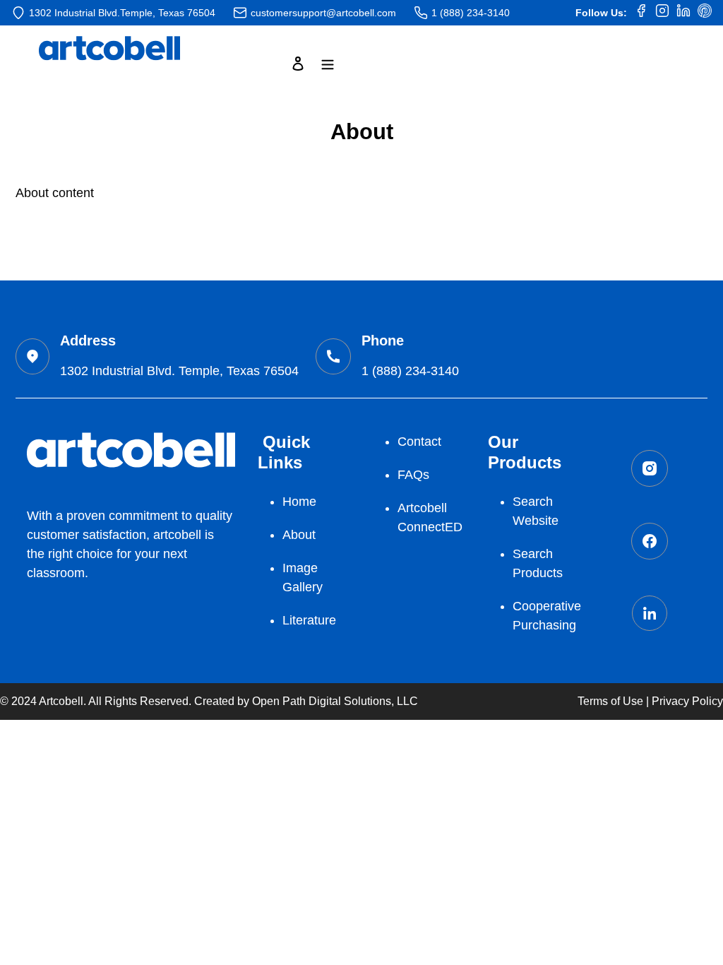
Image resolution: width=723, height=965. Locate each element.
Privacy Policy (687, 701)
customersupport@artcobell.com (323, 12)
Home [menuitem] (299, 502)
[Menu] (327, 63)
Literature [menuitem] (309, 620)
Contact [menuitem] (419, 441)
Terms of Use (610, 701)
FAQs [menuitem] (413, 475)
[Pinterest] (705, 13)
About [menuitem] (299, 535)
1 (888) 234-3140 (470, 12)
